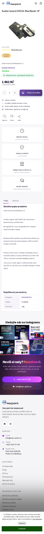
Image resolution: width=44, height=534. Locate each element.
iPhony (5, 473)
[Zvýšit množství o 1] (14, 92)
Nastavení (22, 523)
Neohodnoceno (16, 50)
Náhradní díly (7, 480)
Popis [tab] (6, 200)
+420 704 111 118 (13, 444)
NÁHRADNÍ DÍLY (27, 297)
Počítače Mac (7, 466)
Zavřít (38, 124)
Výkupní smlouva (9, 506)
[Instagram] (10, 424)
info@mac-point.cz (28, 258)
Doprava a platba (9, 503)
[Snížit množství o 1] (4, 92)
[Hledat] (36, 3)
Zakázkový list (7, 510)
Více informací (37, 519)
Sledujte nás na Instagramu (22, 322)
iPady (4, 470)
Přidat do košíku (33, 93)
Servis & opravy (8, 484)
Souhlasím (22, 529)
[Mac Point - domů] (10, 402)
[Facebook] (4, 424)
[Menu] (3, 3)
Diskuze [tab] (16, 200)
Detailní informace (8, 68)
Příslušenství (7, 477)
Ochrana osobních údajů (12, 499)
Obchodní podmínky (10, 496)
